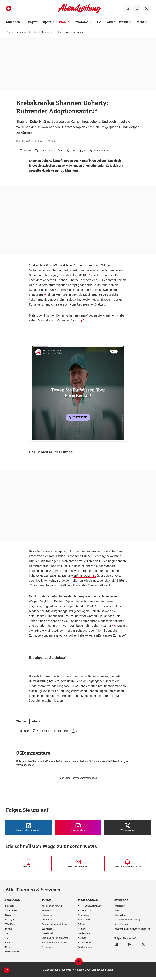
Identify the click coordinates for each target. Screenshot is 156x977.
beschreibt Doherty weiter (93, 626)
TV (98, 22)
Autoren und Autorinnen (89, 906)
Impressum (119, 906)
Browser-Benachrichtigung (55, 924)
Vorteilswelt (47, 933)
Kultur (123, 22)
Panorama (81, 22)
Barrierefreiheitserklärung (127, 919)
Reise (8, 947)
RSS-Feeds (47, 919)
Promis (64, 22)
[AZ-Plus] (8, 8)
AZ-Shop (82, 938)
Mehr (140, 22)
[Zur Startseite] (79, 13)
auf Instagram (82, 575)
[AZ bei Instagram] (130, 944)
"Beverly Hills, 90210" (73, 275)
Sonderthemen (85, 947)
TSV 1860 (10, 924)
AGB (116, 910)
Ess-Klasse (47, 929)
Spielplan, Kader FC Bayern (55, 938)
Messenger (47, 915)
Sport (47, 22)
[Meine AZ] (146, 8)
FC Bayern (10, 919)
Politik (110, 22)
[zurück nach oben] (79, 963)
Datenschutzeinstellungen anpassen (132, 929)
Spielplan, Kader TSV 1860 (54, 942)
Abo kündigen (121, 924)
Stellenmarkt (48, 947)
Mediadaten (84, 933)
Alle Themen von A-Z (52, 906)
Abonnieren (83, 915)
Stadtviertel (11, 910)
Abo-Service (84, 919)
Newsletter (47, 910)
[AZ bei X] (143, 944)
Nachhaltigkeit (12, 951)
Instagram (36, 721)
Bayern (33, 22)
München (13, 22)
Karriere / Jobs (85, 910)
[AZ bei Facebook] (116, 944)
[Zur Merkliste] (136, 8)
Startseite (11, 32)
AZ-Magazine (84, 942)
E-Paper (82, 924)
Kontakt (82, 929)
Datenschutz (120, 915)
